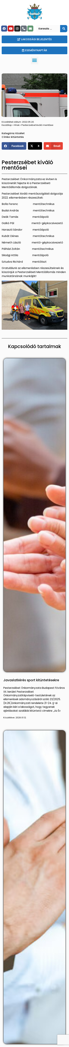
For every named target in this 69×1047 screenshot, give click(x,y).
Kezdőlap (7, 125)
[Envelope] (30, 29)
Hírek (16, 125)
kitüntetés (17, 137)
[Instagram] (17, 29)
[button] (34, 60)
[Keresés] (63, 28)
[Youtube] (11, 29)
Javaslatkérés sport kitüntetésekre (31, 680)
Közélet (20, 133)
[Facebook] (4, 29)
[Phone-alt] (24, 29)
